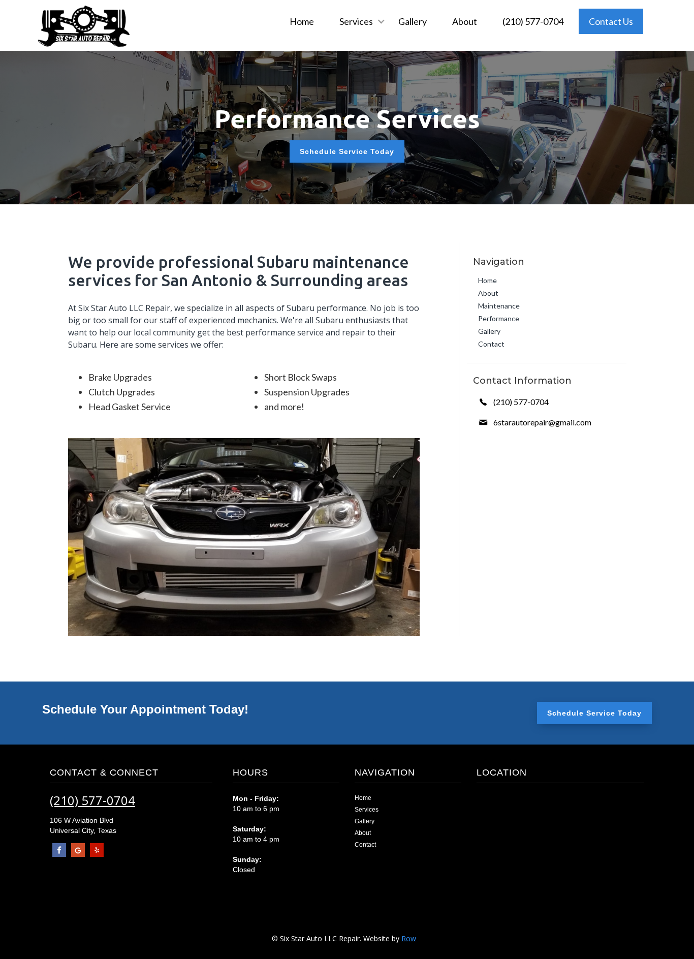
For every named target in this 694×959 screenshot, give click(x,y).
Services (366, 809)
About (464, 21)
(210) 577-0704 (532, 21)
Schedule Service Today (347, 151)
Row (408, 938)
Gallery (412, 21)
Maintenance (499, 305)
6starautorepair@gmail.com (542, 422)
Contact (491, 343)
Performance (498, 318)
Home (302, 21)
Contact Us (611, 21)
